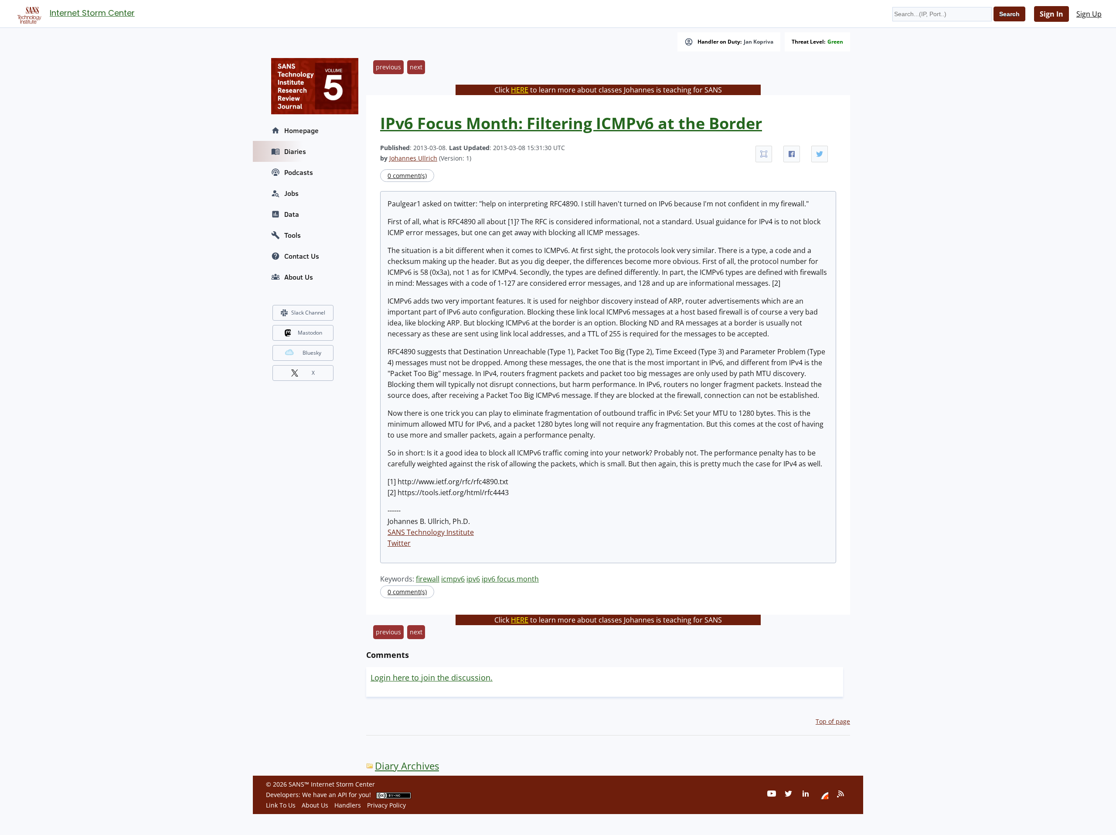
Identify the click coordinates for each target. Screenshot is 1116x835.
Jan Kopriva (758, 41)
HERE (519, 90)
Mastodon (310, 332)
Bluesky (312, 352)
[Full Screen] (763, 154)
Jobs (291, 193)
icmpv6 (453, 579)
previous (388, 67)
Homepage (301, 130)
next (416, 67)
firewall (427, 579)
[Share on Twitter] (819, 154)
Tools (292, 235)
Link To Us (281, 805)
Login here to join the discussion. (432, 677)
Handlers (347, 805)
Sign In (1051, 14)
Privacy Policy (386, 805)
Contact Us (301, 256)
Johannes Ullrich (413, 158)
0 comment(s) (407, 175)
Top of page (833, 721)
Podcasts (298, 172)
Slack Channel (308, 312)
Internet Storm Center (92, 12)
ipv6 (473, 579)
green (835, 41)
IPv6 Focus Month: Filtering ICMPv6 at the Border (571, 123)
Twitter (399, 543)
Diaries (295, 151)
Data (291, 214)
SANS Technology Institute (431, 532)
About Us (298, 277)
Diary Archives (407, 766)
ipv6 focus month (510, 579)
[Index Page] (27, 13)
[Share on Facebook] (791, 154)
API (342, 795)
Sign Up (1089, 14)
